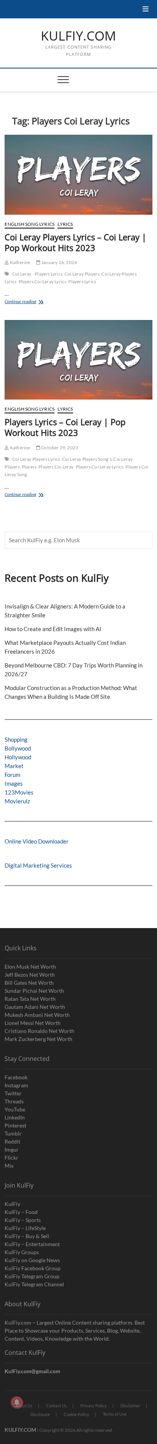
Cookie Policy (76, 1414)
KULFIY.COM (78, 36)
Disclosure (40, 1414)
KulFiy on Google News (32, 1260)
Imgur (12, 1149)
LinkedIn (15, 1117)
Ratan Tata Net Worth (30, 998)
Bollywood (18, 748)
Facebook (16, 1077)
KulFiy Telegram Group (32, 1276)
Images (14, 783)
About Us (24, 1405)
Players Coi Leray (56, 467)
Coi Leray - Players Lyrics (37, 274)
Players (29, 467)
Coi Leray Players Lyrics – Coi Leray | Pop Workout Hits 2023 (75, 242)
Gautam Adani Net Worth (35, 1006)
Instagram (16, 1085)
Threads (14, 1101)
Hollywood (18, 757)
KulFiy (12, 1204)
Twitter (13, 1093)
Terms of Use (115, 1413)
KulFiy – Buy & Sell (27, 1236)
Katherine (19, 262)
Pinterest (15, 1125)
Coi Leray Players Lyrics (36, 459)
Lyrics (65, 224)
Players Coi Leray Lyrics (43, 281)
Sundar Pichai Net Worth (34, 990)
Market (14, 765)
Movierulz (17, 801)
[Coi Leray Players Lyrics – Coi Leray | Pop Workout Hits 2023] (78, 175)
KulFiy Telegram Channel (34, 1284)
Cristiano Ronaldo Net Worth (39, 1031)
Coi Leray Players (81, 274)
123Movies (19, 792)
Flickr (11, 1157)
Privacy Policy (93, 1405)
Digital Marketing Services (38, 865)
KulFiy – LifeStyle (25, 1228)
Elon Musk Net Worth (30, 966)
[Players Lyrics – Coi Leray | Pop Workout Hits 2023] (78, 360)
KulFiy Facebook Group (33, 1268)
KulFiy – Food (21, 1212)
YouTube (15, 1109)
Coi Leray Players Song (85, 459)
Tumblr (13, 1133)
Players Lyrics (82, 281)
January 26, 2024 (58, 262)
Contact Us (56, 1405)
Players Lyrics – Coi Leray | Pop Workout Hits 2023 (65, 427)
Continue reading (28, 302)
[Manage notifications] (17, 1402)
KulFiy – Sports (23, 1220)
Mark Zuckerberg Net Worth (38, 1039)
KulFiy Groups (22, 1252)
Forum (12, 774)
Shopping (16, 739)
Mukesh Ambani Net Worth (37, 1015)
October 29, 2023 (59, 447)
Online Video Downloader (37, 841)
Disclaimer (130, 1405)
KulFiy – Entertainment (32, 1244)
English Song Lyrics (29, 224)
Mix (9, 1165)
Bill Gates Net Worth (29, 982)
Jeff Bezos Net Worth (30, 974)
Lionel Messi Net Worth (33, 1023)
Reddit (12, 1141)
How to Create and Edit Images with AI (53, 628)
